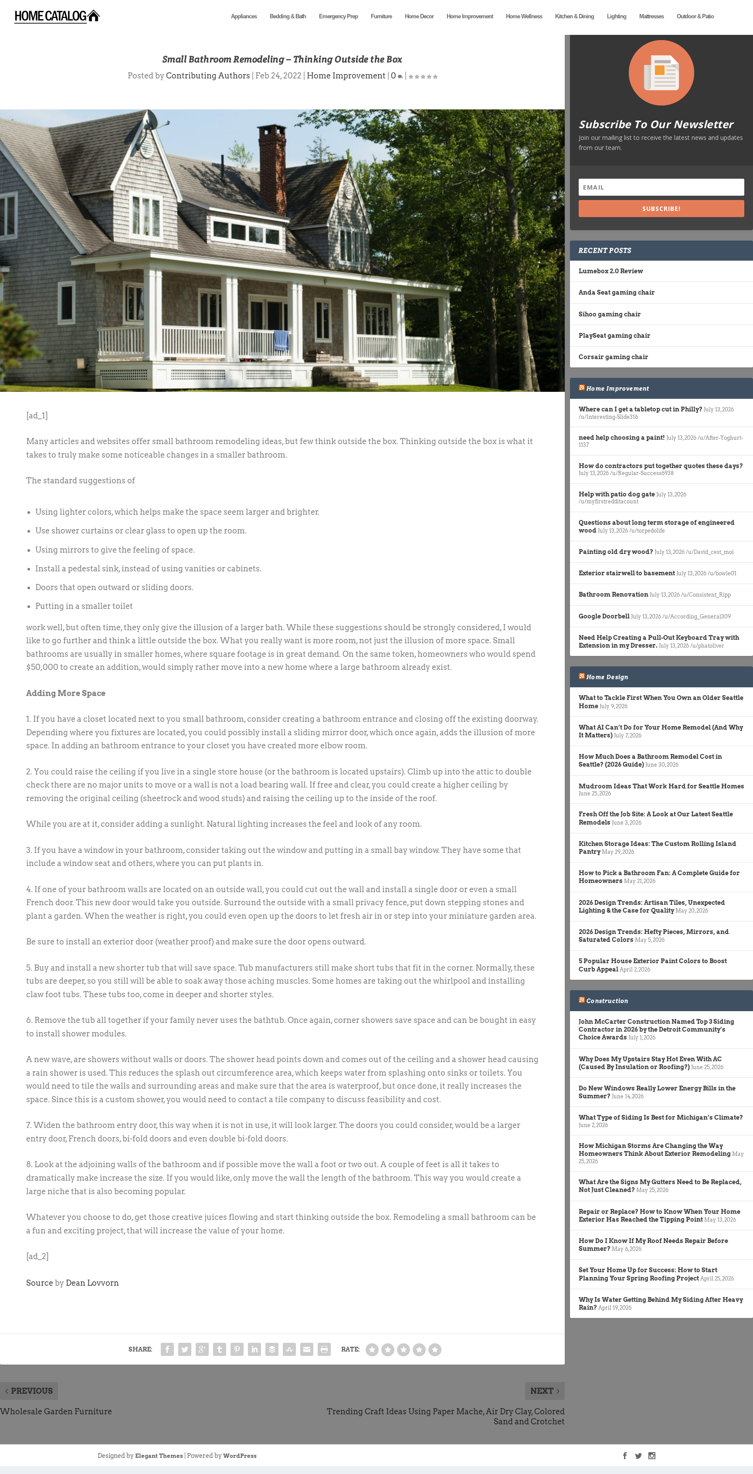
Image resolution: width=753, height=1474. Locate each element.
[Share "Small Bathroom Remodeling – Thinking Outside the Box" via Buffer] (272, 1349)
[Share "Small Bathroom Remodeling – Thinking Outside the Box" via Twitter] (184, 1349)
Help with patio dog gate (617, 494)
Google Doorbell (604, 616)
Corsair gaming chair (613, 356)
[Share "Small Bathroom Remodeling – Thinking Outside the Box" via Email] (306, 1349)
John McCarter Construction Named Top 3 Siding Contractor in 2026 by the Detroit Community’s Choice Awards (656, 1029)
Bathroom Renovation (613, 594)
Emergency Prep (338, 16)
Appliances (244, 16)
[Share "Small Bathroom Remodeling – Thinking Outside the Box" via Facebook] (167, 1349)
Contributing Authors (208, 75)
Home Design (607, 677)
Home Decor (419, 16)
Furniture (381, 16)
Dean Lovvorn (92, 1282)
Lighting (616, 16)
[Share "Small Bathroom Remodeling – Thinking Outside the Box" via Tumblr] (219, 1349)
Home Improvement (470, 16)
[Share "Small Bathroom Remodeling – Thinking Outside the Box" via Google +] (202, 1349)
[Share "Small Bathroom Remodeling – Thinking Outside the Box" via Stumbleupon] (289, 1349)
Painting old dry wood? (616, 551)
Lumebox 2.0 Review (611, 271)
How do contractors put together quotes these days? (661, 465)
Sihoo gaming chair (610, 314)
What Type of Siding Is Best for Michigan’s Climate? (661, 1117)
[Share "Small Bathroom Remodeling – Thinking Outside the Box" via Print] (324, 1349)
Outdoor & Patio (695, 16)
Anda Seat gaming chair (617, 292)
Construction (607, 1001)
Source (39, 1282)
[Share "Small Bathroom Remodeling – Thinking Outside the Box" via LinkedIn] (254, 1349)
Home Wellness (524, 16)
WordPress (240, 1456)
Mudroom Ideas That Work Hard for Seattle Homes (661, 786)
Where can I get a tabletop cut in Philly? (640, 409)
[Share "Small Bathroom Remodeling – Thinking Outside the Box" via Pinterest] (237, 1349)
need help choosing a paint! (622, 437)
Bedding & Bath (288, 16)
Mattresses (651, 16)
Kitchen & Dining (574, 16)
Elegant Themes (159, 1456)
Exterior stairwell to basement (627, 573)
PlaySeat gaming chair (615, 335)
